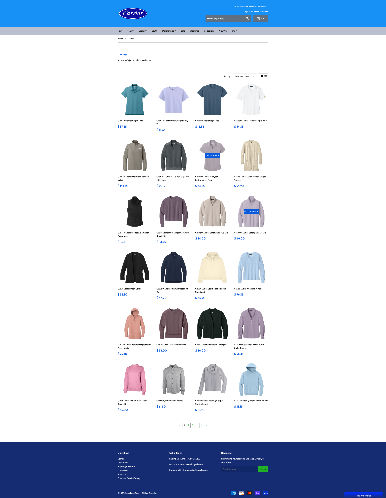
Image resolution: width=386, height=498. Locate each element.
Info (234, 30)
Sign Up (263, 469)
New (120, 30)
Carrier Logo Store (131, 493)
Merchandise (168, 30)
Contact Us (123, 470)
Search (121, 458)
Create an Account (261, 11)
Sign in (247, 11)
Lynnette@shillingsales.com (195, 470)
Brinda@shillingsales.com (192, 464)
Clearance (194, 30)
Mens (129, 30)
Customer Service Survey (129, 478)
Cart (263, 18)
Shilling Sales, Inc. (149, 493)
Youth (154, 30)
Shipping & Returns (126, 466)
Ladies (142, 30)
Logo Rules (123, 462)
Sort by (226, 76)
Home (120, 38)
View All (223, 30)
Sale (183, 30)
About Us (122, 474)
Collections (209, 30)
